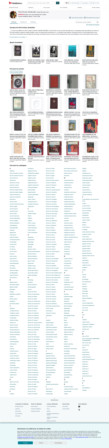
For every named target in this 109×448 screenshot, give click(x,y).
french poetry (31, 230)
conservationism (14, 355)
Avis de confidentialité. (66, 438)
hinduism (30, 282)
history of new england (52, 206)
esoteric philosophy (33, 194)
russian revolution (87, 194)
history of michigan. (51, 201)
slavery (84, 224)
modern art (67, 244)
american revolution (15, 197)
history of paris (50, 227)
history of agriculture (34, 294)
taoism (84, 274)
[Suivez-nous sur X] (79, 410)
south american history (88, 232)
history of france (32, 365)
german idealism (32, 256)
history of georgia (33, 370)
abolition (12, 171)
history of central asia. (34, 327)
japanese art (49, 353)
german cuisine (32, 249)
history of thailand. (51, 265)
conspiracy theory (14, 358)
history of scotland (51, 244)
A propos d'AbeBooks (51, 406)
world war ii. (85, 373)
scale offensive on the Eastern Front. (90, 200)
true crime (85, 307)
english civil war (32, 175)
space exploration (87, 239)
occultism (66, 277)
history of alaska (32, 296)
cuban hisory (13, 374)
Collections (30, 7)
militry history (68, 242)
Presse (48, 408)
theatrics (84, 286)
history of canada (33, 320)
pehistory (66, 301)
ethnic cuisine (31, 199)
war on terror (85, 345)
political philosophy (69, 329)
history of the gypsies (52, 270)
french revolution (32, 232)
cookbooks (12, 363)
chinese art (13, 322)
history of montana (51, 204)
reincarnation (67, 391)
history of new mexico (52, 208)
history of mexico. (51, 197)
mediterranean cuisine (70, 213)
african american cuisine (16, 173)
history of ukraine (51, 289)
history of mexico (51, 194)
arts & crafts (13, 251)
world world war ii (87, 376)
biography (12, 289)
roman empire (86, 182)
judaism (48, 377)
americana (12, 199)
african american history (16, 175)
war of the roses (86, 342)
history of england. (33, 353)
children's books (14, 320)
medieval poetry (68, 206)
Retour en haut (54, 400)
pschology (67, 351)
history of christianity (34, 339)
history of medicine (51, 192)
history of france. (32, 367)
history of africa (32, 291)
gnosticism (31, 263)
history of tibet (50, 284)
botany (11, 296)
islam (47, 344)
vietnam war (85, 329)
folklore (30, 218)
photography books (69, 315)
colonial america (14, 351)
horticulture (49, 310)
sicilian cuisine (86, 220)
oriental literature (69, 287)
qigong (66, 382)
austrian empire (14, 270)
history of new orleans (52, 211)
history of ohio (50, 218)
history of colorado (33, 341)
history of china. (32, 334)
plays (65, 320)
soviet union (85, 236)
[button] (97, 22)
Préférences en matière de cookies (52, 418)
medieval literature (69, 201)
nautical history (68, 258)
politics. (66, 339)
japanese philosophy (51, 363)
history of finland (32, 358)
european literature (33, 204)
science (84, 203)
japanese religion (50, 365)
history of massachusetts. (53, 190)
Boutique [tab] (13, 22)
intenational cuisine (51, 329)
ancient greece (14, 208)
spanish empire (86, 248)
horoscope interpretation (53, 306)
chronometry (13, 339)
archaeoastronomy (15, 239)
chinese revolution (15, 334)
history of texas (50, 263)
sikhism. (84, 222)
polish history (67, 327)
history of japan (50, 175)
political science (68, 332)
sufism (84, 270)
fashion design (32, 213)
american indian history (16, 190)
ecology (12, 393)
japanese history (50, 355)
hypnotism (49, 315)
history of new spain (51, 213)
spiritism (84, 258)
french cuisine (32, 223)
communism (13, 353)
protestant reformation (70, 348)
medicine (66, 190)
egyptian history (32, 171)
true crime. (85, 310)
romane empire (86, 185)
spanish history (86, 251)
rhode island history (87, 180)
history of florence (33, 360)
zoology (84, 390)
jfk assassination (50, 372)
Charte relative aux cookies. (82, 437)
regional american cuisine (71, 389)
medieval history (68, 197)
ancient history (14, 211)
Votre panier (17, 415)
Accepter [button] (25, 442)
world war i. (85, 366)
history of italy (50, 173)
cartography (13, 318)
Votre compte (85, 3)
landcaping (49, 391)
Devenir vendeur (96, 7)
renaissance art (86, 173)
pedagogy (67, 299)
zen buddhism (86, 387)
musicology (67, 246)
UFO (83, 315)
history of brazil (32, 310)
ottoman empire (68, 289)
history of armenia (33, 306)
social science (86, 227)
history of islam (50, 168)
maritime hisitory (68, 180)
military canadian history (71, 237)
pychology (67, 377)
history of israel (50, 171)
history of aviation (33, 308)
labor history (49, 389)
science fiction (86, 206)
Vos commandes (18, 413)
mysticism (67, 249)
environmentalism (33, 187)
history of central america (35, 322)
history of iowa (32, 389)
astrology (12, 265)
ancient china (13, 201)
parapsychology (68, 296)
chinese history (14, 327)
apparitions (13, 232)
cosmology (13, 365)
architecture (13, 244)
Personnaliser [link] (58, 442)
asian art (12, 254)
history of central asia (34, 325)
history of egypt (32, 348)
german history (32, 254)
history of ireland (32, 393)
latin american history (70, 168)
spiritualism (85, 260)
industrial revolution (51, 327)
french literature (32, 227)
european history (32, 201)
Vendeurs (79, 7)
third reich (85, 293)
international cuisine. (51, 337)
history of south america (52, 251)
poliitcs (66, 325)
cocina (11, 346)
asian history (13, 258)
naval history (67, 261)
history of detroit (32, 346)
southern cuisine (86, 234)
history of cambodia (33, 318)
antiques (12, 230)
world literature (86, 357)
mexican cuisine (68, 223)
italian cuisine (49, 348)
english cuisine (32, 178)
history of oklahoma (51, 220)
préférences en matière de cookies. (25, 437)
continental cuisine (15, 360)
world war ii (85, 371)
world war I (85, 361)
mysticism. (67, 251)
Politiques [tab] (33, 22)
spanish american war (88, 241)
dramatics (12, 389)
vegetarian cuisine (87, 326)
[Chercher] (57, 3)
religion (84, 168)
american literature (15, 194)
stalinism (84, 267)
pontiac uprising (68, 344)
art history (12, 249)
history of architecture (34, 301)
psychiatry (67, 353)
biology (12, 291)
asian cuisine (13, 256)
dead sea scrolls (14, 382)
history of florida (32, 363)
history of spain (50, 254)
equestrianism (32, 192)
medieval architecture (70, 192)
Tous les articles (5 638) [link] (16, 72)
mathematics (67, 185)
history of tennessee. (52, 261)
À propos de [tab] (23, 22)
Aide (97, 3)
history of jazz (50, 178)
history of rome (50, 235)
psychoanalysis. (68, 370)
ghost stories (31, 261)
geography (31, 244)
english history (32, 180)
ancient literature (14, 216)
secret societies (86, 208)
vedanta (84, 319)
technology (85, 279)
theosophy (85, 291)
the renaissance (86, 281)
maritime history (68, 182)
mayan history (68, 187)
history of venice (50, 294)
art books (12, 246)
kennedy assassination (52, 384)
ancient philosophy (15, 218)
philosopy (66, 313)
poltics (66, 341)
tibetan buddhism (87, 298)
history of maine (50, 187)
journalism (49, 374)
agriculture (13, 180)
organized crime (68, 282)
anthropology (13, 225)
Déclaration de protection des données (53, 414)
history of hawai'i (32, 379)
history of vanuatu (51, 291)
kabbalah (48, 382)
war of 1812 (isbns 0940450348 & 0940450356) (90, 339)
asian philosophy (14, 263)
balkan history (13, 282)
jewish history (50, 367)
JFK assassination (51, 370)
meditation (67, 211)
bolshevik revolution (15, 294)
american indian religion (16, 192)
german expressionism (34, 251)
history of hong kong (33, 382)
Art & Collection (63, 7)
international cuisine (51, 334)
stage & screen (86, 265)
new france (67, 265)
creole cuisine (13, 370)
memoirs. (66, 220)
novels (66, 270)
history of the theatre (52, 280)
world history (85, 352)
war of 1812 (85, 336)
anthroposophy (14, 227)
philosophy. (67, 310)
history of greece (32, 377)
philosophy (67, 308)
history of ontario (51, 223)
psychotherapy (68, 374)
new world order (68, 268)
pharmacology (68, 306)
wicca (83, 347)
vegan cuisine (86, 322)
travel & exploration (87, 303)
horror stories (49, 308)
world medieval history (88, 359)
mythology (67, 254)
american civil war (14, 182)
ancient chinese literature (17, 204)
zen (83, 385)
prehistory (67, 346)
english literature (32, 182)
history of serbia (50, 246)
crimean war (13, 372)
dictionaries (13, 384)
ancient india (13, 213)
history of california (33, 313)
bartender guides (14, 284)
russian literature (87, 192)
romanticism (85, 187)
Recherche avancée (13, 7)
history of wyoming (51, 303)
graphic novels (32, 265)
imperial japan (50, 322)
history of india (32, 384)
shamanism (85, 215)
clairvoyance (13, 344)
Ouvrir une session (75, 3)
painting (66, 294)
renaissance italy (86, 178)
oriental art (67, 284)
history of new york (51, 216)
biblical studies (14, 287)
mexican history (68, 225)
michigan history (68, 227)
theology (84, 289)
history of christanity (33, 337)
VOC (83, 331)
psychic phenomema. (69, 358)
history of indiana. (33, 386)
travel (83, 300)
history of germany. (33, 374)
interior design (50, 332)
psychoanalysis (68, 367)
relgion (66, 393)
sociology (84, 229)
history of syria (50, 256)
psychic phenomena (69, 360)
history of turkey (50, 287)
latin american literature (70, 171)
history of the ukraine (52, 282)
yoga (83, 380)
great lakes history (33, 270)
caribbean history (14, 315)
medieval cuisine (68, 194)
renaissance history (87, 175)
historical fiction (32, 284)
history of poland (50, 230)
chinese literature (14, 329)
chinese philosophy (15, 332)
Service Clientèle (66, 408)
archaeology (13, 242)
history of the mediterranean (54, 272)
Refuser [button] (41, 442)
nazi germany (67, 263)
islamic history (50, 346)
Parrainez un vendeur (35, 411)
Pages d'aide (65, 406)
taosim (84, 277)
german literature (33, 258)
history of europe (32, 355)
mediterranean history (70, 216)
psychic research (68, 365)
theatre (84, 284)
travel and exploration (88, 305)
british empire (13, 299)
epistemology (31, 190)
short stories (85, 217)
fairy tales (31, 211)
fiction (29, 216)
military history (68, 239)
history (30, 289)
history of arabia (32, 299)
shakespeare (85, 213)
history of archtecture (34, 303)
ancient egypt (13, 206)
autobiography (14, 272)
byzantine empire (14, 303)
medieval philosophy (69, 204)
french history (32, 225)
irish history (49, 339)
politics (66, 337)
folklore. (30, 220)
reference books (68, 386)
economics (31, 168)
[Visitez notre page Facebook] (79, 406)
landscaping (49, 393)
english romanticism (33, 185)
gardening (30, 237)
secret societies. (86, 210)
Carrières (48, 411)
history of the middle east (53, 275)
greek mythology (32, 275)
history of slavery (51, 249)
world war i (85, 364)
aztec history (13, 277)
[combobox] (41, 3)
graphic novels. (32, 268)
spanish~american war (88, 255)
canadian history (14, 310)
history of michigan (51, 199)
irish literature (50, 341)
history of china (32, 332)
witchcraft (85, 350)
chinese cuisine (14, 325)
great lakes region (33, 272)
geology (30, 246)
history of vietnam (51, 299)
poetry (66, 322)
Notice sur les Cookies (51, 420)
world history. (86, 354)
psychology (67, 372)
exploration (31, 206)
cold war (12, 348)
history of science (51, 242)
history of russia (50, 237)
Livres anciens (46, 7)
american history (14, 187)
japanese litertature (51, 360)
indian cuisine (49, 325)
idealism (48, 320)
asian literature (14, 261)
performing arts (68, 303)
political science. (68, 334)
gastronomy (31, 239)
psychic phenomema (69, 355)
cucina (11, 377)
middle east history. (69, 235)
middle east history (69, 232)
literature (66, 175)
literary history (68, 173)
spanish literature (87, 253)
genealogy (31, 242)
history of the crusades (52, 268)
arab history (13, 235)
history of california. (33, 315)
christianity (13, 337)
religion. (84, 171)
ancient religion (14, 220)
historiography (32, 287)
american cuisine (14, 185)
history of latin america (52, 180)
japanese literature (51, 358)
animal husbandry (14, 223)
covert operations (14, 367)
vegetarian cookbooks (88, 324)
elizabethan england (33, 173)
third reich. (85, 296)
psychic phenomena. (69, 363)
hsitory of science (51, 313)
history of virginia (51, 301)
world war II (85, 369)
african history (14, 178)
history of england (33, 351)
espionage (30, 197)
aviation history (14, 275)
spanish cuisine (86, 246)
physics (66, 318)
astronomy (13, 268)
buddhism (12, 301)
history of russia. (50, 239)
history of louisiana (51, 185)
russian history (86, 190)
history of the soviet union (53, 277)
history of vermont (51, 296)
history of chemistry (33, 329)
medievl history (68, 208)
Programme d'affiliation (36, 408)
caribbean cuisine (14, 313)
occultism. (67, 280)
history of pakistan (51, 225)
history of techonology (52, 258)
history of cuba (32, 344)
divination (12, 386)
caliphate (12, 308)
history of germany (33, 372)
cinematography (14, 341)
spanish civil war (86, 243)
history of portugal (51, 232)
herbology (30, 280)
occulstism (67, 275)
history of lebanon (51, 182)
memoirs (66, 218)
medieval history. (68, 199)
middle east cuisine (69, 230)
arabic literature (14, 237)
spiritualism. (85, 262)
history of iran (32, 391)
